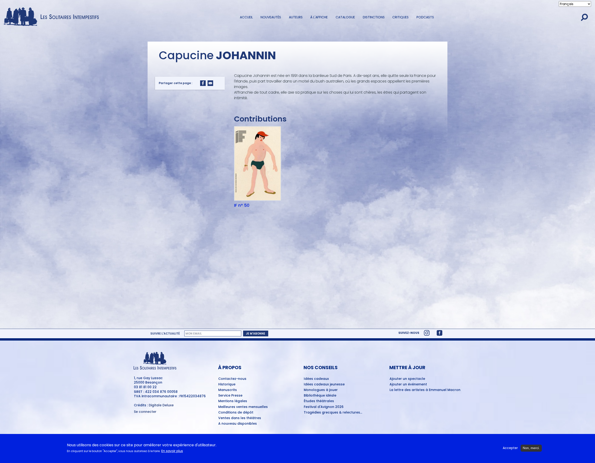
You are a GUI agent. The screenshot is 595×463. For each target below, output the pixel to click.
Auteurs (296, 17)
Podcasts (425, 17)
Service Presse (230, 396)
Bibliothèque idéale (320, 396)
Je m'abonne (255, 333)
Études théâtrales (319, 401)
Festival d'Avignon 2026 (324, 407)
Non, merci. (531, 448)
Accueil (246, 17)
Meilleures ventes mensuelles (243, 407)
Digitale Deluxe (161, 405)
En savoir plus (172, 451)
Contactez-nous (232, 379)
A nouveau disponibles (237, 424)
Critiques (400, 17)
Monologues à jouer (321, 390)
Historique (226, 384)
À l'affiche (319, 17)
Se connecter (145, 412)
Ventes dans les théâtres (239, 418)
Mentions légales (232, 401)
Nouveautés (271, 17)
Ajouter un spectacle (407, 379)
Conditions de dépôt (235, 412)
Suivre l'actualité (165, 333)
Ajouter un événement (408, 384)
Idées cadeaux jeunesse (324, 384)
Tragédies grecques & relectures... (333, 412)
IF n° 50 (241, 205)
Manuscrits (227, 390)
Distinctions (374, 17)
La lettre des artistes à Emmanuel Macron (425, 390)
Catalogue (345, 17)
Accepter (510, 448)
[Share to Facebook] (203, 83)
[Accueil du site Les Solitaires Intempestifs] (53, 17)
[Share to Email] (210, 83)
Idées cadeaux (316, 379)
